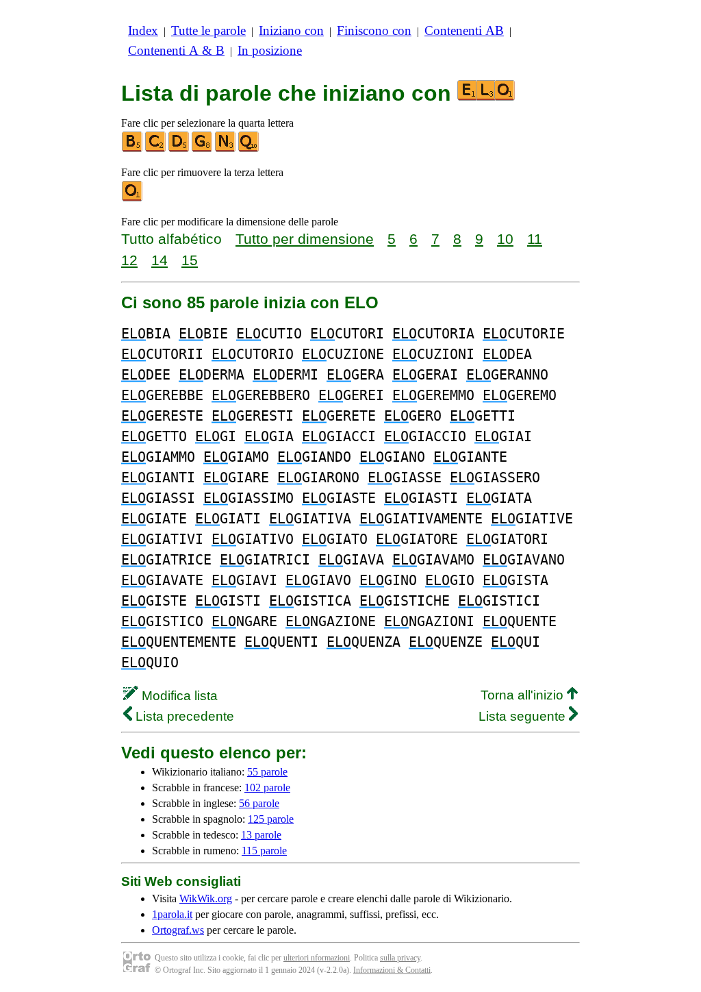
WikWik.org (205, 898)
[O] (132, 198)
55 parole (267, 772)
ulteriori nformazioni (316, 958)
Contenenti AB (464, 30)
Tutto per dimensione (304, 239)
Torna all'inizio (524, 695)
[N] (226, 149)
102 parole (267, 787)
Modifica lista (178, 696)
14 (159, 260)
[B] (132, 149)
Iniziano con (291, 30)
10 (505, 239)
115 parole (264, 850)
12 (129, 260)
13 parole (261, 835)
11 (534, 239)
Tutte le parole (208, 30)
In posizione (270, 50)
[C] (156, 149)
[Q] (249, 149)
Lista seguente (524, 716)
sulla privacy (400, 958)
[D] (179, 149)
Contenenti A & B (176, 50)
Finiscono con (374, 30)
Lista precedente (183, 716)
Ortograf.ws (178, 930)
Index (143, 30)
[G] (202, 149)
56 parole (259, 803)
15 (189, 260)
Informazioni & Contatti (392, 970)
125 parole (271, 819)
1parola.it (172, 914)
